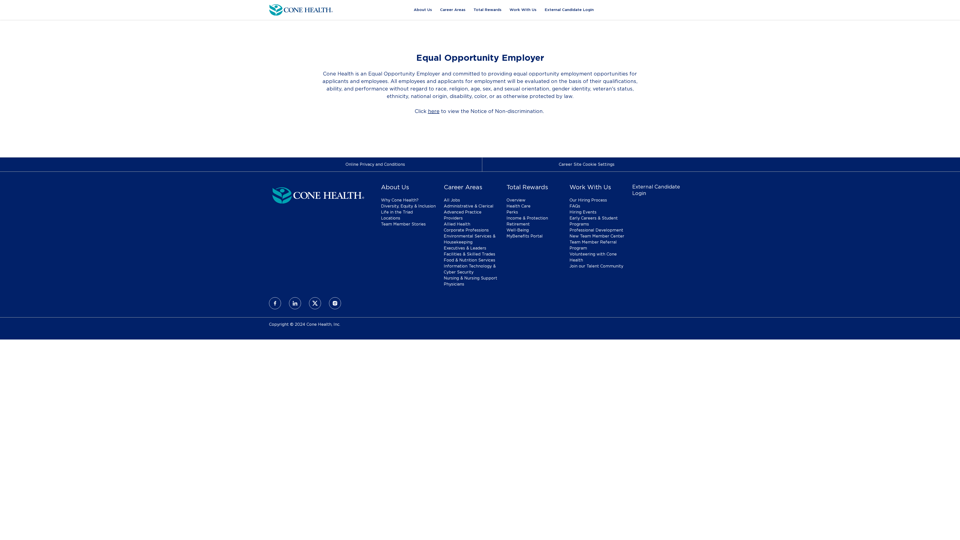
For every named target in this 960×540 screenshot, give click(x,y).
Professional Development (596, 230)
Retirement (518, 224)
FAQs (575, 206)
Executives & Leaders (465, 248)
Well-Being (517, 230)
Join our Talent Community (596, 266)
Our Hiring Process (588, 200)
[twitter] (315, 303)
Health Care (518, 206)
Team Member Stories (403, 224)
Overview (516, 200)
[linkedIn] (295, 303)
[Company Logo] (301, 9)
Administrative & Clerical (469, 206)
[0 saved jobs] (676, 10)
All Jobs (452, 200)
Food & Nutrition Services (469, 260)
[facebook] (275, 303)
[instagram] (335, 303)
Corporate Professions (466, 230)
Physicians (454, 284)
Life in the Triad (397, 212)
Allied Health (457, 224)
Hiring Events (583, 212)
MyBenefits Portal (524, 236)
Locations (390, 218)
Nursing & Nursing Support (470, 278)
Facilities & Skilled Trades (469, 254)
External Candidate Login (569, 10)
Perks (512, 212)
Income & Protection (527, 218)
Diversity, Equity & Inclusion (408, 206)
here (434, 111)
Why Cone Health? (399, 200)
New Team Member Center (597, 236)
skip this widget (285, 134)
